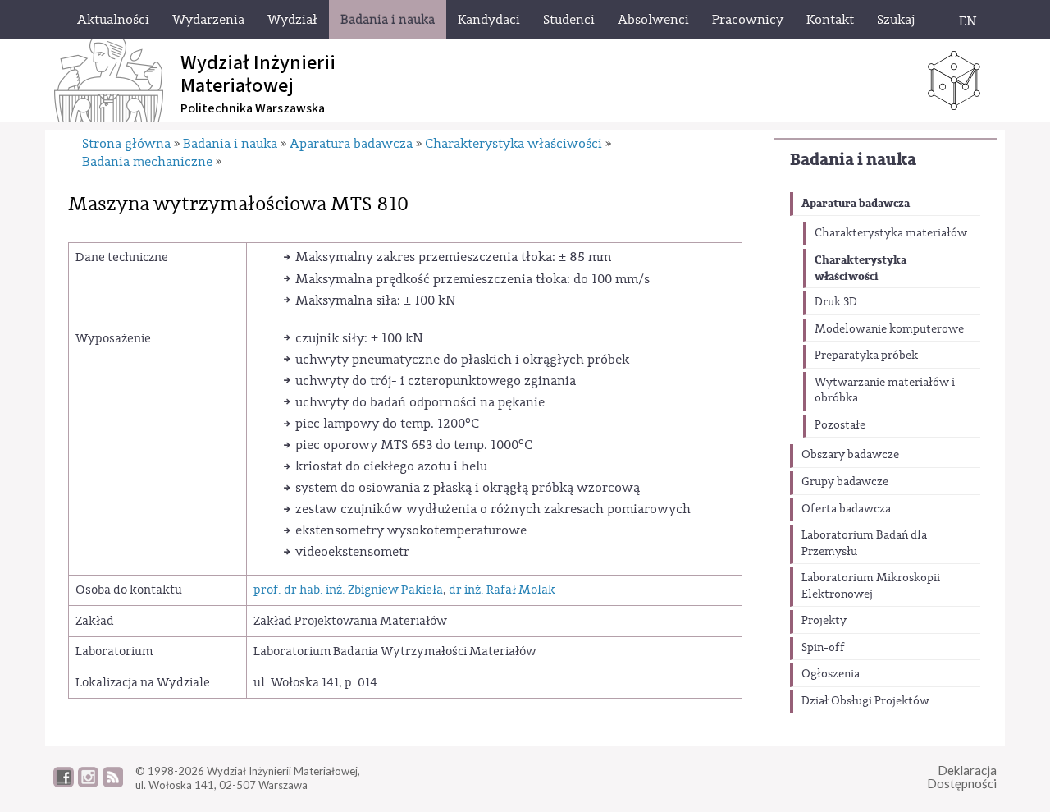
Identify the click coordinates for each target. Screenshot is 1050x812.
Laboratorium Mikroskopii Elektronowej (870, 586)
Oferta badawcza (846, 509)
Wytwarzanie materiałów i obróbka (885, 390)
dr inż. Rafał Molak (502, 590)
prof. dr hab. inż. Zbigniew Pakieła (348, 590)
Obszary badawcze (850, 454)
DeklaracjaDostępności (962, 777)
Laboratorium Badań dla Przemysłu (864, 543)
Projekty (824, 620)
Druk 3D (836, 302)
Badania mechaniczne (147, 162)
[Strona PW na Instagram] (88, 783)
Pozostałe (840, 425)
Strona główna (126, 143)
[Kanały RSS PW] (113, 783)
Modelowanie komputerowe (889, 329)
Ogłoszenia (830, 674)
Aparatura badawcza (855, 203)
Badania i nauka (853, 160)
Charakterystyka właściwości (860, 268)
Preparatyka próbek (866, 355)
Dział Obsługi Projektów (865, 701)
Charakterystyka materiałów (891, 233)
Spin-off (823, 647)
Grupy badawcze (844, 482)
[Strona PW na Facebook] (63, 783)
